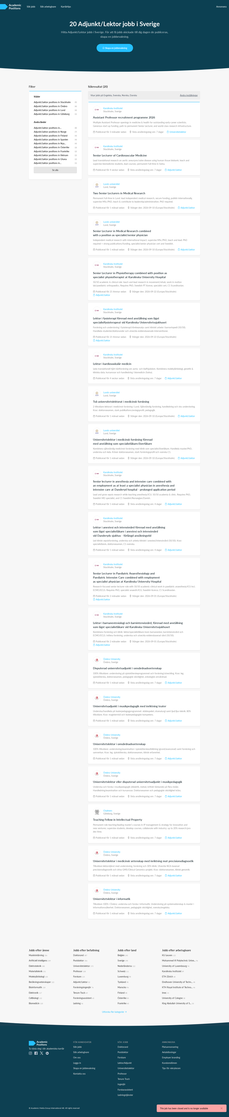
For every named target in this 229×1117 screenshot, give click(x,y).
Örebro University (111, 659)
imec (165, 992)
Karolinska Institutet (113, 108)
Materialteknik (37, 971)
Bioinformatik (37, 987)
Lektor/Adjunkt (125, 1062)
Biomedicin (36, 1003)
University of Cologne (173, 997)
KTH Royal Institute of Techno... (178, 987)
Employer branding (171, 1057)
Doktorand (80, 955)
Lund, (106, 186)
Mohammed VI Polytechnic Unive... (180, 960)
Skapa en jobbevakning (116, 47)
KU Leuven (169, 955)
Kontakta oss (79, 1073)
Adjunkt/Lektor (174, 169)
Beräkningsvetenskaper (41, 981)
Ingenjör (121, 1084)
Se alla (55, 170)
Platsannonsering (170, 1046)
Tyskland (123, 981)
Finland (122, 992)
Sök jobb (31, 6)
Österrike (123, 997)
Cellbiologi (35, 997)
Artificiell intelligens (40, 960)
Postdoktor (80, 960)
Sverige (118, 111)
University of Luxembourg (175, 965)
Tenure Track (80, 992)
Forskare (79, 976)
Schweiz (123, 971)
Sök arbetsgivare (48, 6)
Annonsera (221, 6)
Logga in (77, 1062)
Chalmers (107, 810)
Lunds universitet (111, 184)
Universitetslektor (177, 131)
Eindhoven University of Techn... (178, 981)
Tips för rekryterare (171, 1068)
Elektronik (35, 992)
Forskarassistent (125, 1089)
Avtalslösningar (169, 1052)
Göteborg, (108, 813)
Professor (79, 971)
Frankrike (123, 1003)
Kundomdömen (169, 1062)
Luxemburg (124, 976)
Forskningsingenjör (83, 987)
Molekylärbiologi (38, 976)
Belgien (123, 955)
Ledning (78, 1003)
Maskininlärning (38, 955)
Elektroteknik (37, 965)
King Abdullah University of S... (178, 1003)
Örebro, (107, 662)
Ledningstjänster (125, 1094)
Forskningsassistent (83, 997)
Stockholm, (109, 111)
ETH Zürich (168, 976)
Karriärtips (66, 6)
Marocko (123, 987)
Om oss (77, 1057)
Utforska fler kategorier (113, 1011)
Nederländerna (126, 965)
